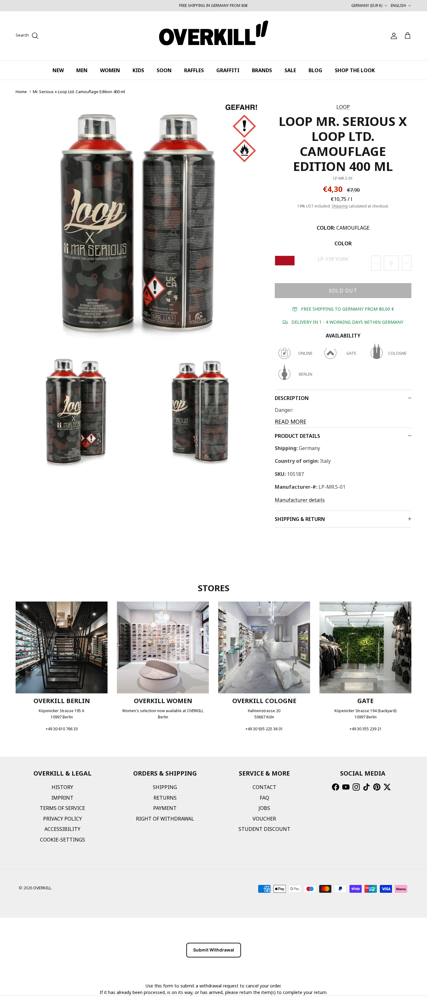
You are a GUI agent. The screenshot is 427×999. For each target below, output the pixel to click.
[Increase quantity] (406, 263)
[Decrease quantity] (376, 263)
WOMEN (110, 70)
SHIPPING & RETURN (300, 519)
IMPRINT (62, 797)
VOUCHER (264, 818)
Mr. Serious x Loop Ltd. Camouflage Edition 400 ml (79, 91)
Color (343, 243)
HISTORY (62, 787)
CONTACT (264, 787)
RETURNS (165, 797)
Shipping (340, 206)
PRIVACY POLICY (62, 818)
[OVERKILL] (213, 36)
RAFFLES (194, 70)
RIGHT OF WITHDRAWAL (165, 818)
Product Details (297, 435)
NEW (58, 70)
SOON (164, 70)
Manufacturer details (300, 500)
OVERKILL (42, 888)
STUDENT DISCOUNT (264, 829)
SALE (290, 70)
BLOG (315, 70)
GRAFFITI (227, 70)
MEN (82, 70)
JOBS (264, 808)
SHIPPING (165, 787)
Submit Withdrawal (213, 949)
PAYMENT (165, 808)
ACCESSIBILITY (62, 829)
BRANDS (262, 70)
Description (292, 398)
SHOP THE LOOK (355, 70)
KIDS (138, 70)
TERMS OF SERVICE (62, 808)
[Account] (393, 36)
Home (21, 91)
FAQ (264, 797)
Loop (343, 106)
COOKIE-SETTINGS (62, 839)
